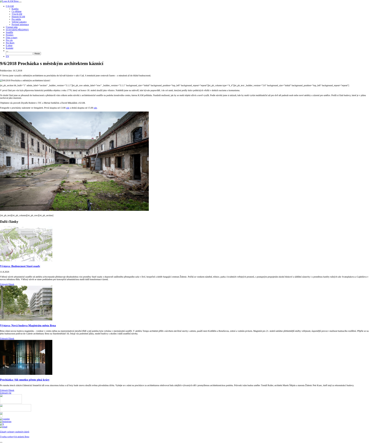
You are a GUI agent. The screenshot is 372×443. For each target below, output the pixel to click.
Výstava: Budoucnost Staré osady (20, 266)
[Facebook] (1, 416)
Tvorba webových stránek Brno (14, 436)
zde (67, 108)
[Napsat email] (3, 427)
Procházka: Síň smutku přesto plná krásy (25, 379)
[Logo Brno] (15, 410)
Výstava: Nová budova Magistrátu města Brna (28, 325)
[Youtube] (5, 419)
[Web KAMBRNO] (11, 403)
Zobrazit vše (5, 393)
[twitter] (2, 424)
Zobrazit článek (7, 284)
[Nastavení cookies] (1, 442)
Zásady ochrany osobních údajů (14, 431)
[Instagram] (5, 421)
